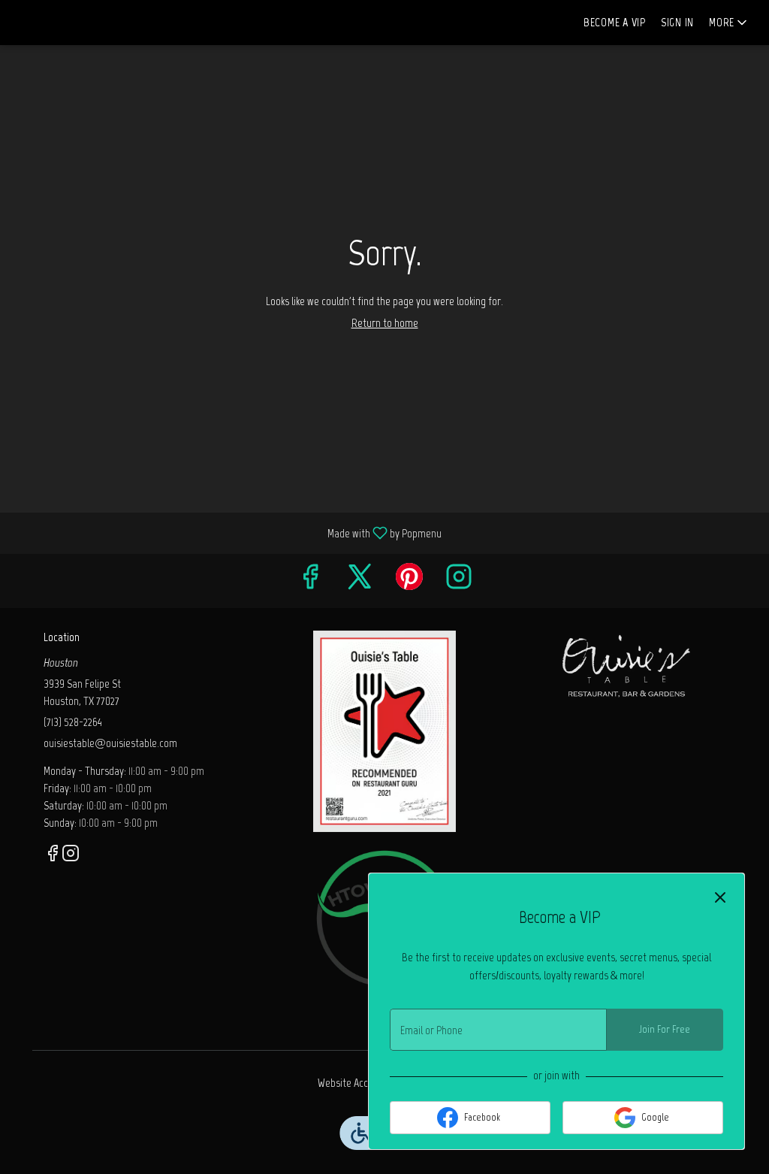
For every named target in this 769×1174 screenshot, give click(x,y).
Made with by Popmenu (226, 532)
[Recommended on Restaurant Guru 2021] (384, 730)
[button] (729, 23)
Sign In (677, 22)
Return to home (384, 323)
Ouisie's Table (626, 664)
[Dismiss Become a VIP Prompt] (720, 897)
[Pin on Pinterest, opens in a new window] (409, 580)
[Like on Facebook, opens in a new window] (310, 580)
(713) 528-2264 (73, 722)
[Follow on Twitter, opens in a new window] (359, 580)
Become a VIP (615, 22)
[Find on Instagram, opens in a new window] (458, 580)
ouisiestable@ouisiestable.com (110, 743)
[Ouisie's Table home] (79, 22)
